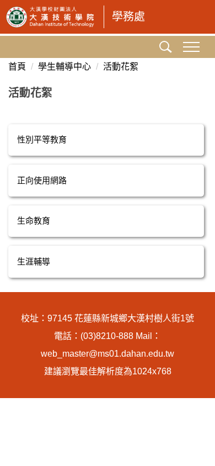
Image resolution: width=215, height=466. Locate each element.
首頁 (17, 66)
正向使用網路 (42, 180)
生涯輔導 (33, 261)
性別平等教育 (42, 139)
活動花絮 (120, 66)
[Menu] (191, 47)
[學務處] (50, 17)
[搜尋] (163, 48)
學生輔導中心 (64, 66)
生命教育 (33, 220)
